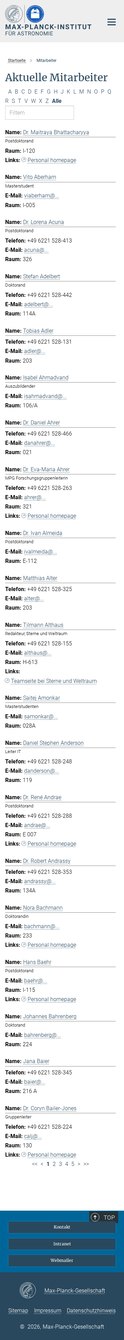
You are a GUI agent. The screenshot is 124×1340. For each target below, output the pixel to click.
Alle (57, 101)
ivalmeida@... (40, 551)
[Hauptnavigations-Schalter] (111, 22)
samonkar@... (41, 716)
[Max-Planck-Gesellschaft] (31, 1291)
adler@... (34, 351)
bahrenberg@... (42, 1035)
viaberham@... (41, 195)
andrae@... (37, 825)
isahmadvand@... (45, 396)
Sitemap (18, 1310)
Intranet (62, 1243)
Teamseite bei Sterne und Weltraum (54, 681)
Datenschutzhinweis (91, 1310)
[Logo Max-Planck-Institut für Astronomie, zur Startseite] (49, 20)
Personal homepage (52, 160)
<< (35, 1164)
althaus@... (38, 653)
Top (109, 1217)
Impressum (47, 1310)
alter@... (34, 598)
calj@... (33, 1136)
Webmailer (62, 1260)
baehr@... (35, 980)
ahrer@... (35, 497)
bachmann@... (42, 926)
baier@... (34, 1082)
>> (86, 1164)
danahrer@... (39, 443)
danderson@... (41, 771)
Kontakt (62, 1227)
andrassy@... (40, 881)
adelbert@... (38, 304)
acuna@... (36, 250)
